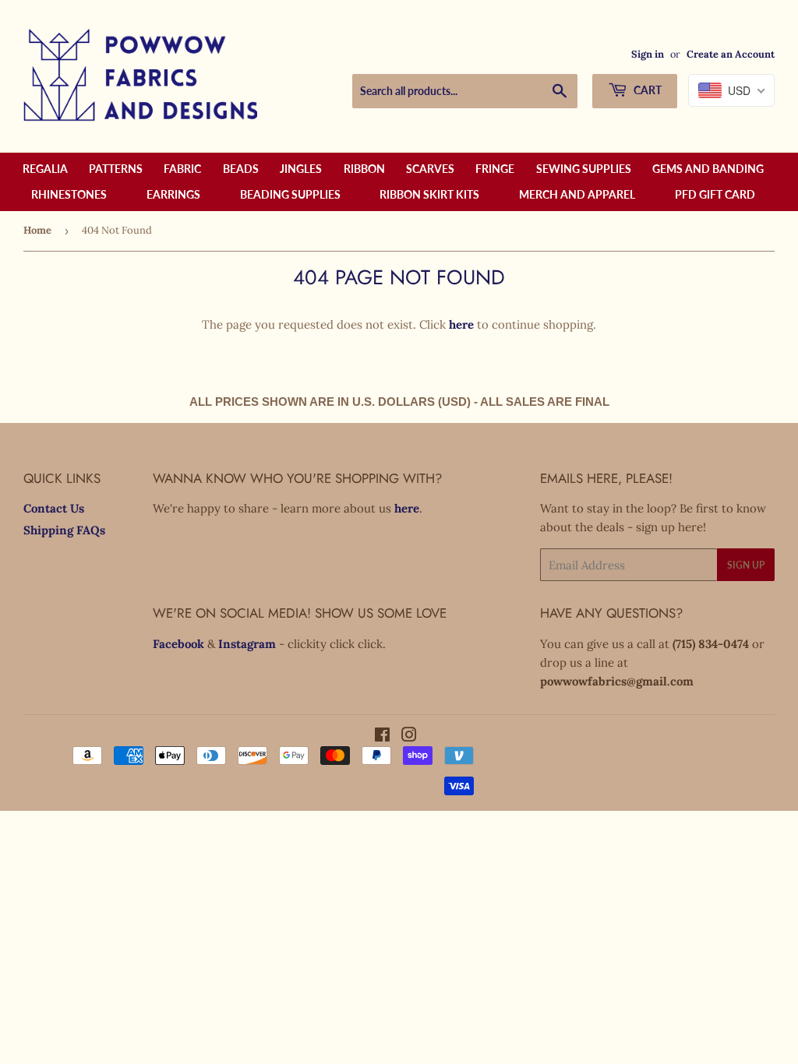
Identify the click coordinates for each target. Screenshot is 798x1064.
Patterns (116, 168)
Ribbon (364, 168)
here (461, 324)
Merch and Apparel (577, 194)
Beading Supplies (290, 194)
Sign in (647, 54)
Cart (646, 90)
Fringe (494, 168)
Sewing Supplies (583, 168)
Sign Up (745, 565)
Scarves (430, 168)
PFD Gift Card (715, 194)
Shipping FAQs (64, 530)
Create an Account (731, 54)
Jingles (301, 168)
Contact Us (53, 508)
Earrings (173, 194)
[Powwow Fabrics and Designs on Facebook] (382, 736)
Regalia (45, 168)
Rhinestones (69, 194)
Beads (241, 168)
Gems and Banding (708, 168)
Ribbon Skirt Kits (429, 194)
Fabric (182, 168)
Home (37, 230)
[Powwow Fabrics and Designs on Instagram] (409, 736)
